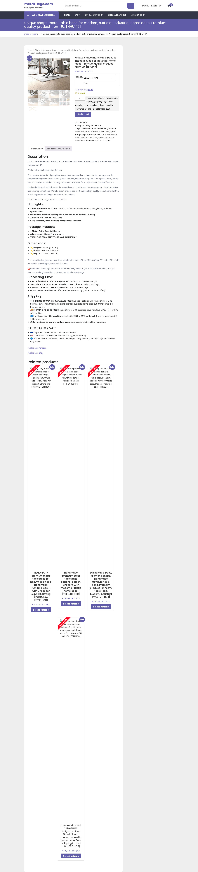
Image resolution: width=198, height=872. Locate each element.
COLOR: (79, 77)
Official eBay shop (117, 15)
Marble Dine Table (89, 131)
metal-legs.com (38, 4)
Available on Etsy (35, 352)
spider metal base (95, 134)
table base (91, 140)
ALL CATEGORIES (44, 15)
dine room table (88, 128)
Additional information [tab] (58, 148)
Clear (86, 83)
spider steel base (89, 137)
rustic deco (104, 131)
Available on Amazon (37, 347)
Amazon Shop (138, 15)
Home (30, 50)
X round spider (104, 140)
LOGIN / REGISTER (151, 5)
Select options (41, 609)
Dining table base (42, 50)
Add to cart (83, 114)
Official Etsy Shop (94, 15)
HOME (67, 15)
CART (77, 15)
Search (130, 6)
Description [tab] (37, 148)
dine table (101, 128)
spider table (104, 137)
